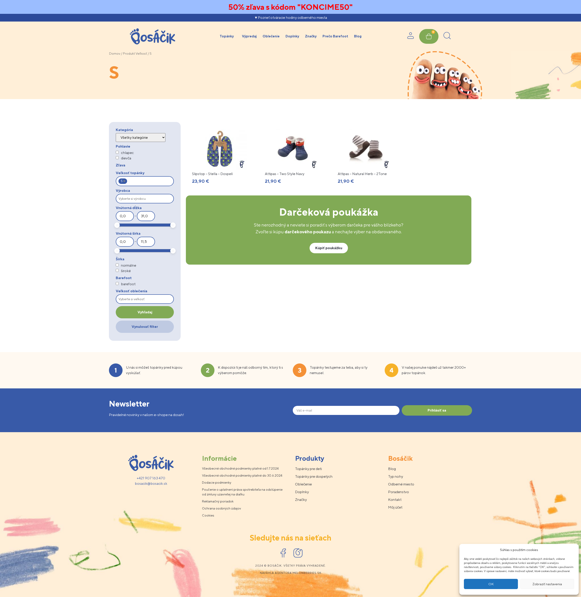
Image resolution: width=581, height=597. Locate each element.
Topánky (227, 36)
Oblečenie (271, 36)
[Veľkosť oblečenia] (145, 299)
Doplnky (292, 36)
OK (491, 584)
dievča (126, 158)
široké (126, 271)
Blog (358, 36)
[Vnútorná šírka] (125, 242)
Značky (311, 36)
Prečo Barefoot (335, 36)
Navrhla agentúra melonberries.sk (290, 573)
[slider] (117, 225)
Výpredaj (249, 36)
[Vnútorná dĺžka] (125, 216)
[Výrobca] (145, 198)
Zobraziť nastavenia (547, 584)
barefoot (128, 284)
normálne (128, 265)
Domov (114, 53)
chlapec (127, 153)
